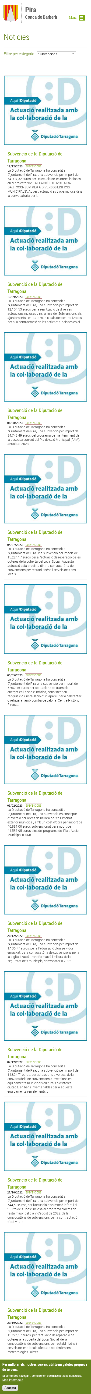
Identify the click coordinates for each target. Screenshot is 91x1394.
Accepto (10, 1388)
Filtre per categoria (19, 53)
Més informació (12, 1380)
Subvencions (33, 166)
